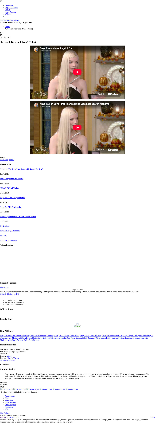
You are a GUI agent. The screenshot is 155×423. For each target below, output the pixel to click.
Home (7, 27)
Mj (54, 338)
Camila (39, 336)
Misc (7, 409)
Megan (36, 338)
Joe (119, 336)
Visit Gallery (5, 413)
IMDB (16, 294)
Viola (12, 340)
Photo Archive (10, 12)
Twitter (16, 358)
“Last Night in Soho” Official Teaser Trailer (18, 217)
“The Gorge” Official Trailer (11, 179)
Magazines (9, 407)
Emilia (74, 336)
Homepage (9, 5)
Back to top (14, 417)
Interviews (4, 160)
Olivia (100, 338)
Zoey (34, 340)
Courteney (52, 336)
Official (3, 294)
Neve (77, 338)
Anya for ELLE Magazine (11, 207)
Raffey (112, 338)
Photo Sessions (10, 402)
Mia (45, 338)
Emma (95, 336)
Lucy (129, 336)
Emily (84, 336)
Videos (11, 160)
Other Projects (10, 405)
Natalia (65, 338)
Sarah (135, 338)
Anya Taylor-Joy (11, 8)
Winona (22, 340)
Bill (27, 336)
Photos (9, 294)
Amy (5, 336)
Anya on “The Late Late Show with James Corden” (21, 169)
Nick (89, 338)
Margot (141, 336)
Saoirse (124, 338)
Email (10, 358)
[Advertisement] (77, 264)
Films (7, 398)
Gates (108, 336)
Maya (26, 338)
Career (7, 10)
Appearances (10, 396)
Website (8, 14)
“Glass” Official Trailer (9, 188)
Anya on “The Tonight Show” (12, 198)
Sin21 (9, 356)
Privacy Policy (9, 360)
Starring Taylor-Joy (9, 20)
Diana (64, 336)
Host (2, 360)
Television (9, 400)
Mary (14, 338)
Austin (16, 336)
